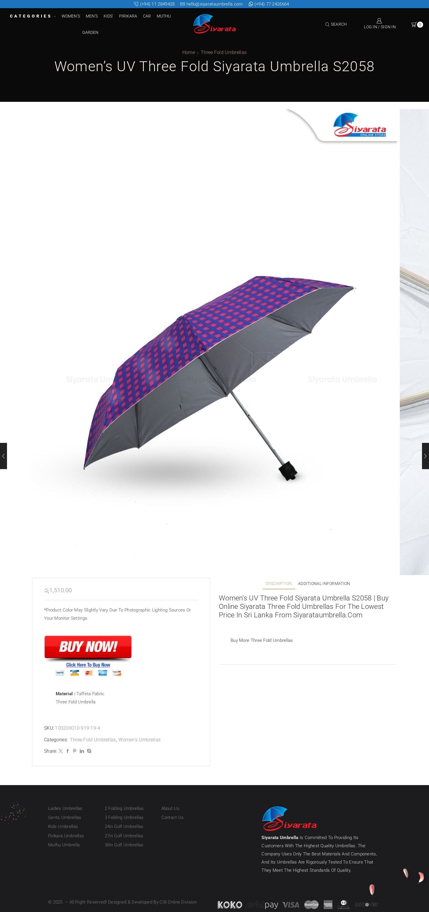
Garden (90, 32)
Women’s (71, 16)
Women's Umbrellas (139, 739)
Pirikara (128, 16)
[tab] (279, 583)
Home (188, 52)
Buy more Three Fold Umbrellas (262, 640)
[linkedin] (82, 751)
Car (147, 16)
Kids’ (108, 16)
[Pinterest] (74, 751)
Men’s (92, 16)
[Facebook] (67, 751)
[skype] (88, 751)
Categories (31, 16)
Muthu (164, 16)
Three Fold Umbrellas (224, 52)
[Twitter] (60, 751)
